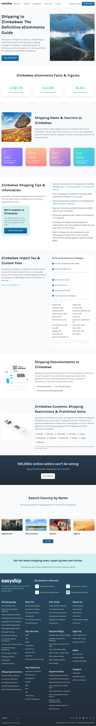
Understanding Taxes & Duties (59, 682)
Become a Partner (79, 642)
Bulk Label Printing (8, 632)
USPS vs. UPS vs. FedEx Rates (59, 653)
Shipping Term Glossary (57, 619)
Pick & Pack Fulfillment (10, 679)
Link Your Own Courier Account (12, 644)
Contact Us (76, 623)
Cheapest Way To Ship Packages (60, 635)
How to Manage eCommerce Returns (58, 695)
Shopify (61, 204)
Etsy (26, 689)
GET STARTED (48, 476)
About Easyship (78, 606)
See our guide (76, 197)
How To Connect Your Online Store (58, 687)
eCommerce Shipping (32, 606)
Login (79, 4)
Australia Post (30, 652)
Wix (26, 692)
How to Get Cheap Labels (57, 649)
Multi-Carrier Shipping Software (9, 610)
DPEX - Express (66, 187)
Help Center (77, 673)
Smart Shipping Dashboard (11, 615)
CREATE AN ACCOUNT (15, 230)
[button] (18, 3)
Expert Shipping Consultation (12, 689)
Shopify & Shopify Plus (33, 671)
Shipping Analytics (8, 656)
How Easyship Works (9, 606)
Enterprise (72, 4)
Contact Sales (77, 654)
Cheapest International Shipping (57, 639)
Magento (71, 204)
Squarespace (29, 678)
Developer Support (79, 676)
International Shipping (9, 635)
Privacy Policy (71, 722)
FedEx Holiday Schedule (57, 660)
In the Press (77, 616)
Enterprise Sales (78, 657)
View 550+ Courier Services (34, 659)
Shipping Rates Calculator (58, 606)
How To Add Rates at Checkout (59, 691)
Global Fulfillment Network (11, 675)
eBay (54, 204)
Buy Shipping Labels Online (11, 628)
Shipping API (6, 660)
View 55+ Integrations (32, 699)
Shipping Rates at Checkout (11, 621)
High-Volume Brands (32, 609)
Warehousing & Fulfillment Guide (55, 701)
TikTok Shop (29, 695)
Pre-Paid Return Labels (9, 653)
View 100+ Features (8, 663)
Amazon (28, 682)
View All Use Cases (31, 623)
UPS (26, 638)
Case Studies (77, 609)
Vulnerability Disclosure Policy (85, 722)
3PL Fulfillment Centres (9, 682)
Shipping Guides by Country (58, 675)
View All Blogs (53, 663)
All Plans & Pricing (79, 638)
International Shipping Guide (59, 679)
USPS (27, 635)
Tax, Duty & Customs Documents (9, 640)
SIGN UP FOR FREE (10, 58)
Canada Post (29, 649)
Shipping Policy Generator (58, 616)
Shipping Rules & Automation (12, 618)
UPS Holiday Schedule (56, 656)
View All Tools (53, 623)
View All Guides (54, 709)
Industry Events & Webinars (58, 705)
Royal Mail (28, 656)
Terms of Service (60, 722)
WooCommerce (30, 675)
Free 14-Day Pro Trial (79, 635)
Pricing (57, 4)
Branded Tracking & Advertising (8, 649)
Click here (19, 277)
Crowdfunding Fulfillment (10, 686)
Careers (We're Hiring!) (80, 619)
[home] (7, 3)
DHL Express (29, 645)
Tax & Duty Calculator (56, 609)
